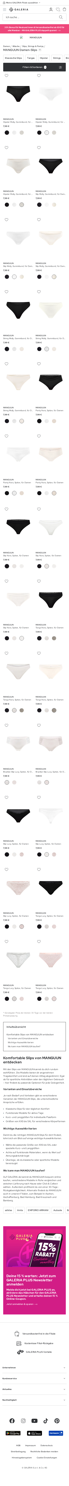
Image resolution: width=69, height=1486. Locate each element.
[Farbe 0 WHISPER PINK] (54, 421)
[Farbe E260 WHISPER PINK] (22, 133)
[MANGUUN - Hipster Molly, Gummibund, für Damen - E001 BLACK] (18, 94)
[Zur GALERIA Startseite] (18, 10)
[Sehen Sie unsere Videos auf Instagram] (23, 1421)
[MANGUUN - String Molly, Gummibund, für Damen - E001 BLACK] (18, 310)
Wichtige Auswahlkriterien (21, 1042)
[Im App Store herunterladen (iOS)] (34, 1433)
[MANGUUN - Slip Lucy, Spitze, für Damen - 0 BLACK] (18, 816)
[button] (21, 2)
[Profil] (51, 9)
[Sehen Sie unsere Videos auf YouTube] (34, 1421)
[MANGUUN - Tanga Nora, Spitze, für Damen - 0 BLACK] (51, 599)
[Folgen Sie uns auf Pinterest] (57, 1421)
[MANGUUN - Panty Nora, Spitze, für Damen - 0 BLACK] (51, 382)
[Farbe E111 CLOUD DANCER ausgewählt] (47, 133)
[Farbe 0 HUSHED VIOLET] (14, 782)
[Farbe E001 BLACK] (39, 133)
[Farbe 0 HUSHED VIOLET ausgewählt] (47, 782)
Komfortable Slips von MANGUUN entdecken (30, 1034)
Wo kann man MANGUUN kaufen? (24, 1046)
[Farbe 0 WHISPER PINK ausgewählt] (54, 493)
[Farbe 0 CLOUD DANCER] (47, 421)
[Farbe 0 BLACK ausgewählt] (39, 421)
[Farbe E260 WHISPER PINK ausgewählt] (22, 205)
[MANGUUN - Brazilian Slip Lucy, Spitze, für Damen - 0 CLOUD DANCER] (18, 743)
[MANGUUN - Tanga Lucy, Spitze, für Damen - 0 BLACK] (51, 888)
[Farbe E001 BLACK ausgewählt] (7, 133)
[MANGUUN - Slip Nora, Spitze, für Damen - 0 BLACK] (18, 527)
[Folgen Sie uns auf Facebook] (12, 1421)
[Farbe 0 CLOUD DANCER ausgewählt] (14, 493)
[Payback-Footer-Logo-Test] (55, 1433)
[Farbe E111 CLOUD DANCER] (14, 133)
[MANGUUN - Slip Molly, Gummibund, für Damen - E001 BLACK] (51, 166)
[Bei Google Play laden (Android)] (13, 1433)
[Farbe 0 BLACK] (7, 493)
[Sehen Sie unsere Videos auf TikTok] (46, 1421)
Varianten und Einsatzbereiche (23, 1038)
